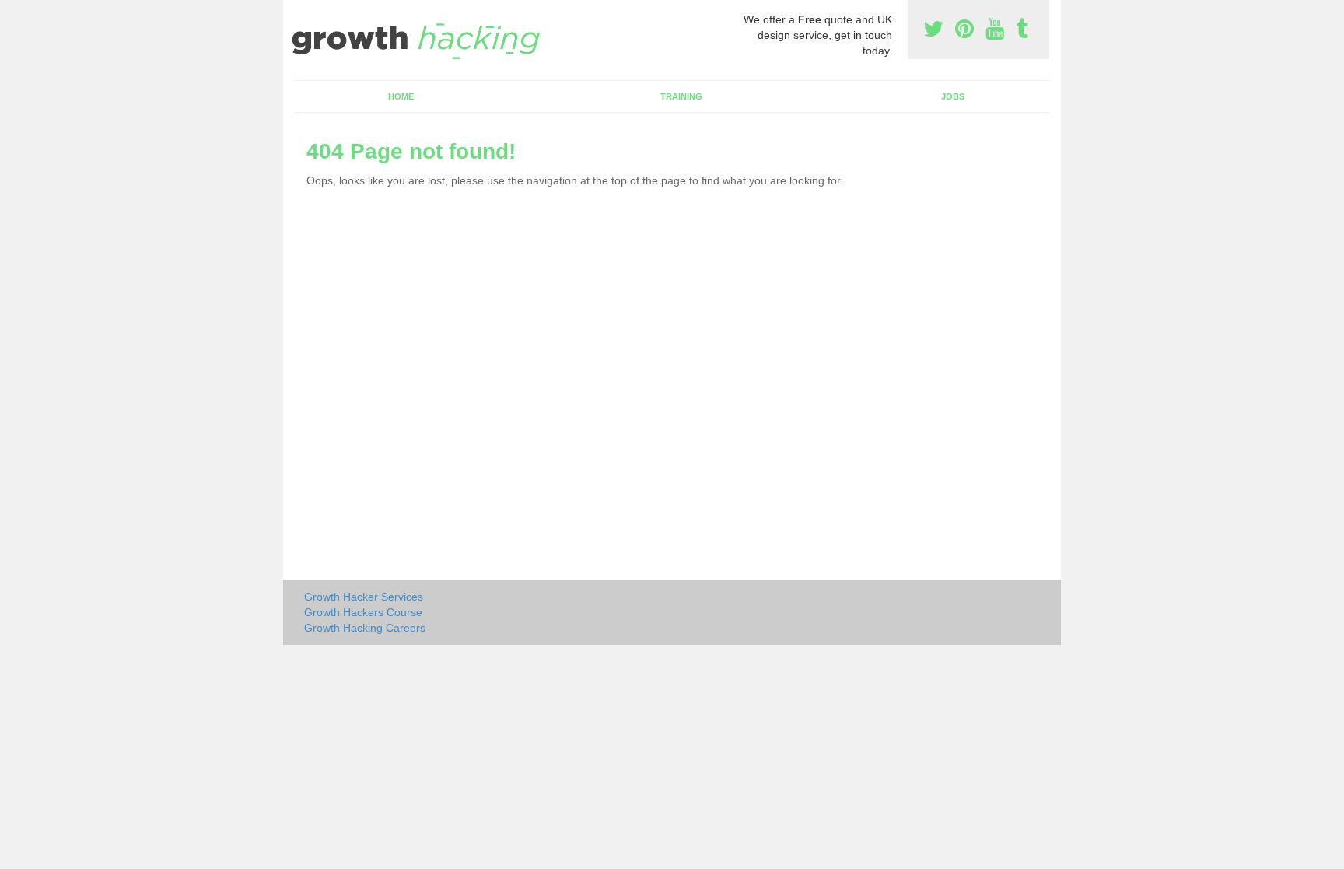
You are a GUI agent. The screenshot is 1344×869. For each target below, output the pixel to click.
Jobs (952, 96)
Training (681, 96)
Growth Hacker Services (363, 596)
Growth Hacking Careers (364, 628)
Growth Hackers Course (363, 612)
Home (401, 96)
